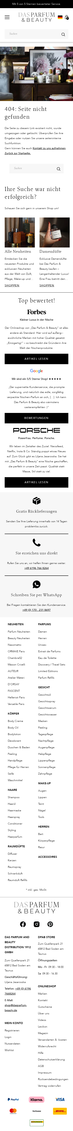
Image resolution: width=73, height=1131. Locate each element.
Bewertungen (36, 418)
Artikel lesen (36, 482)
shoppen (12, 285)
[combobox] (36, 34)
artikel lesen (36, 359)
